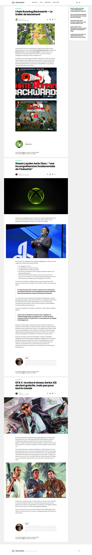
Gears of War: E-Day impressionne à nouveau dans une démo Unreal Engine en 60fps (78, 29)
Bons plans (56, 2)
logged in (24, 153)
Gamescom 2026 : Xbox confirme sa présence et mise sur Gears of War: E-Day (78, 22)
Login (37, 152)
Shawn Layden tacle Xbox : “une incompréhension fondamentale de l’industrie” (78, 10)
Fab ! (21, 173)
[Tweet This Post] (50, 19)
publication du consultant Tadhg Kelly (35, 261)
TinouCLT (22, 19)
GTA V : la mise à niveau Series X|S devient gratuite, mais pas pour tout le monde (78, 16)
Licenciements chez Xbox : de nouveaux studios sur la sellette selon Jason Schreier (78, 36)
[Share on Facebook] (47, 19)
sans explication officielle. (40, 506)
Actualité (34, 2)
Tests (41, 2)
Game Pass (47, 2)
